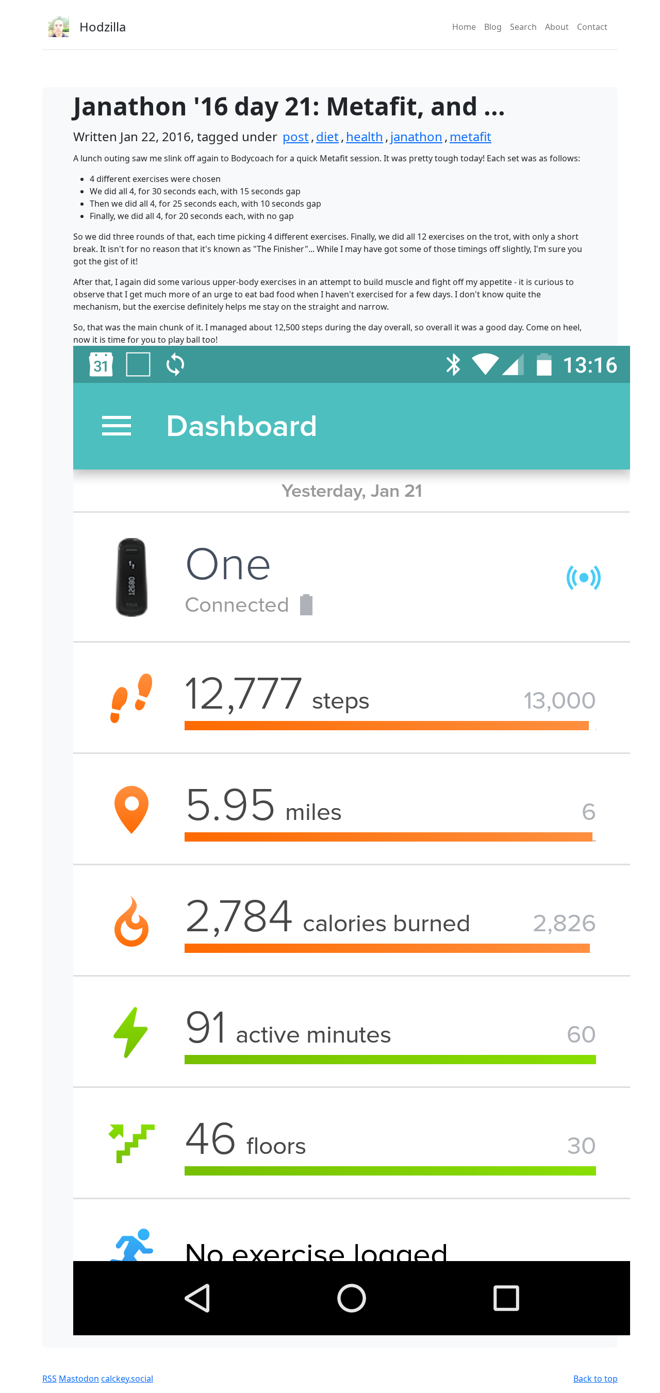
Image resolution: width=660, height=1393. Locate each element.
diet (327, 136)
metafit (470, 136)
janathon (416, 136)
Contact (592, 26)
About (557, 26)
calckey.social (127, 1378)
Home (464, 26)
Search (523, 26)
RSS (49, 1378)
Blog (493, 26)
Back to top (595, 1378)
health (364, 136)
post (296, 136)
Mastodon (79, 1378)
